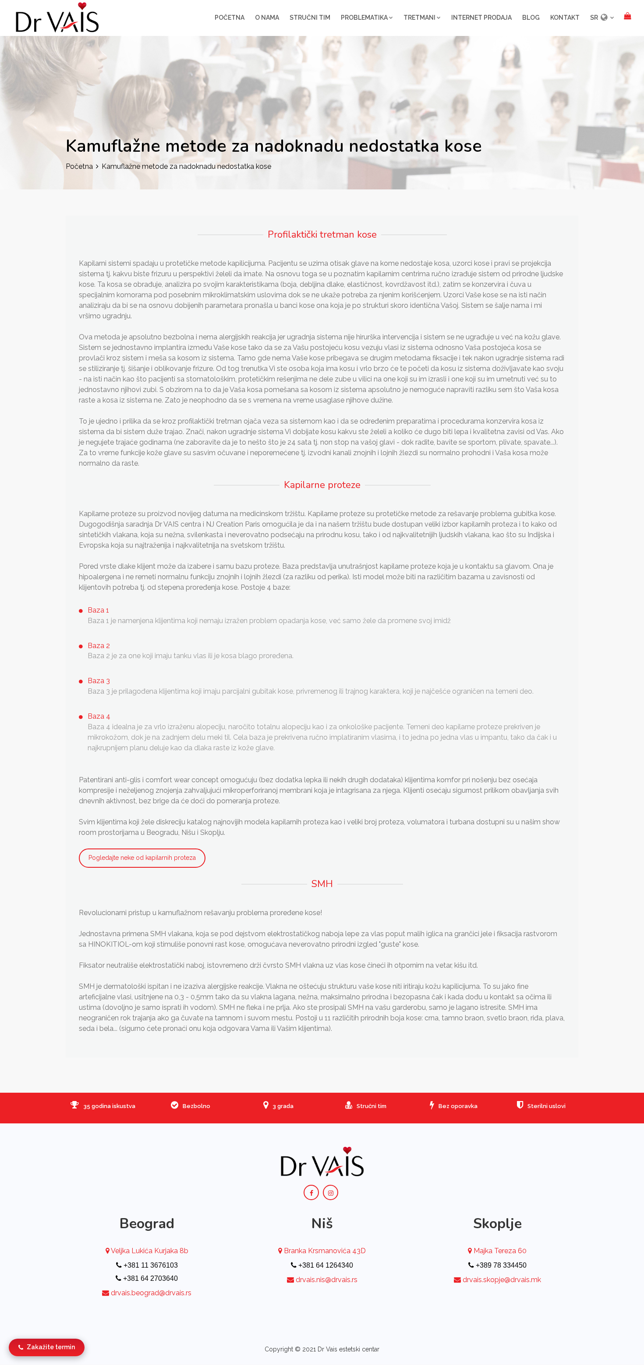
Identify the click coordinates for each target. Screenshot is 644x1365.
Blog (531, 17)
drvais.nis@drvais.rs (326, 1280)
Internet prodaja (481, 17)
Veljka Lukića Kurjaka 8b (149, 1251)
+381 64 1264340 (325, 1265)
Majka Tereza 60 (499, 1251)
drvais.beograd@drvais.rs (151, 1293)
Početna (229, 17)
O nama (267, 17)
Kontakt (565, 17)
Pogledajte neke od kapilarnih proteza (142, 857)
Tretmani (419, 17)
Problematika (364, 17)
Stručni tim (310, 17)
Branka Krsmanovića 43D (324, 1251)
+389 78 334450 (500, 1265)
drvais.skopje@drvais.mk (502, 1280)
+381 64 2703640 (149, 1278)
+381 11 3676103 (150, 1265)
